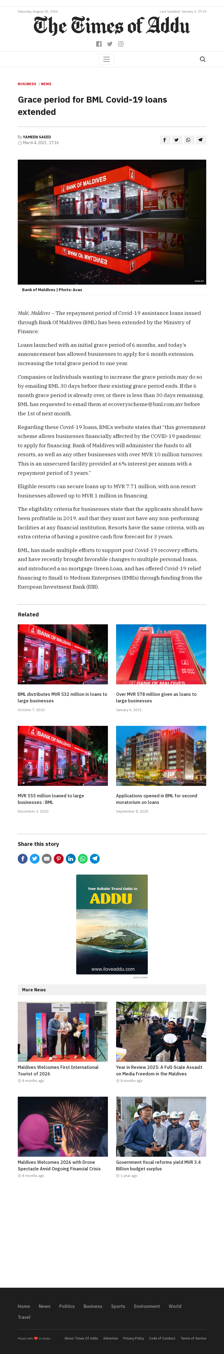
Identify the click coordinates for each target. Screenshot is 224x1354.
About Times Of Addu (81, 1338)
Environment (147, 1306)
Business (27, 84)
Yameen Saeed (37, 137)
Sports (118, 1306)
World (175, 1306)
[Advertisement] (112, 1236)
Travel (24, 1317)
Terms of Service (193, 1338)
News (46, 84)
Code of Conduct (162, 1338)
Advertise (110, 1338)
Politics (67, 1306)
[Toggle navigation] (106, 59)
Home (24, 1306)
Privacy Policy (133, 1338)
